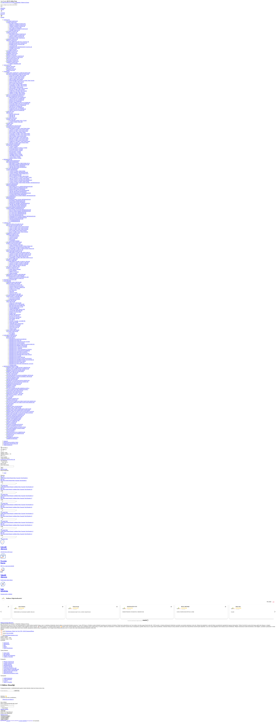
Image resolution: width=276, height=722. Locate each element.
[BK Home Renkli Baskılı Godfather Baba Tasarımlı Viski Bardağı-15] (17, 513)
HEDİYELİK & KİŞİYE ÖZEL (10, 673)
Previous (1, 611)
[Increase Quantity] (16, 483)
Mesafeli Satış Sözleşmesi (9, 655)
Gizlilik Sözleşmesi (7, 678)
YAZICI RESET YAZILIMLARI (11, 669)
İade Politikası (6, 654)
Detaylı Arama (4, 469)
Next (274, 611)
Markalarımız (6, 644)
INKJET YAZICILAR (8, 661)
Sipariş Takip (6, 652)
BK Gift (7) (5, 462)
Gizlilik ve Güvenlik (8, 656)
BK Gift (2, 479)
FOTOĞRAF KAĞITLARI (9, 668)
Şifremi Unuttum (4, 709)
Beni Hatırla (5, 708)
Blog (4, 645)
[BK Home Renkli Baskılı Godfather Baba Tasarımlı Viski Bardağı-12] (17, 531)
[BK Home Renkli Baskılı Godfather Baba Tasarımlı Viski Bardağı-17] (17, 495)
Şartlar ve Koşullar (7, 682)
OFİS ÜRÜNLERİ (7, 672)
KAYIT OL (17, 690)
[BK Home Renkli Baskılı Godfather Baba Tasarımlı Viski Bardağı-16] (17, 504)
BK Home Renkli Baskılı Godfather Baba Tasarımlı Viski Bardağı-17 (16, 498)
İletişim (5, 646)
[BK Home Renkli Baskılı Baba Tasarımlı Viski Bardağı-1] (14, 478)
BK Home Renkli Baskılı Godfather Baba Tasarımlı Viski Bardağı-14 (16, 525)
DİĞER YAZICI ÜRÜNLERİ (10, 670)
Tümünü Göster (12, 328)
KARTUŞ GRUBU (8, 666)
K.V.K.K (5, 680)
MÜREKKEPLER (7, 665)
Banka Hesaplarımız (8, 648)
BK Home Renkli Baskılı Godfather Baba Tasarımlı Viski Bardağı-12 (16, 534)
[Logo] (15, 2)
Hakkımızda (6, 642)
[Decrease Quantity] (1, 483)
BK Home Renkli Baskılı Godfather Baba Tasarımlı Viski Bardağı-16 (16, 507)
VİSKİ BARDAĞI (7, 445)
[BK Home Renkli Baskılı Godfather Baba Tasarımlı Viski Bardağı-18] (17, 486)
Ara (2, 467)
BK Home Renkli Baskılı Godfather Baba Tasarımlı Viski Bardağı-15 (16, 516)
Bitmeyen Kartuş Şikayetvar (7, 622)
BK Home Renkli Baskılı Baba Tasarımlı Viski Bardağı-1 (14, 480)
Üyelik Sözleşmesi (7, 679)
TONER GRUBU (7, 664)
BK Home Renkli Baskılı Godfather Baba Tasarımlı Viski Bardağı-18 (16, 489)
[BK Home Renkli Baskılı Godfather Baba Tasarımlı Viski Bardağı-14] (17, 522)
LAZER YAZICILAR (8, 663)
